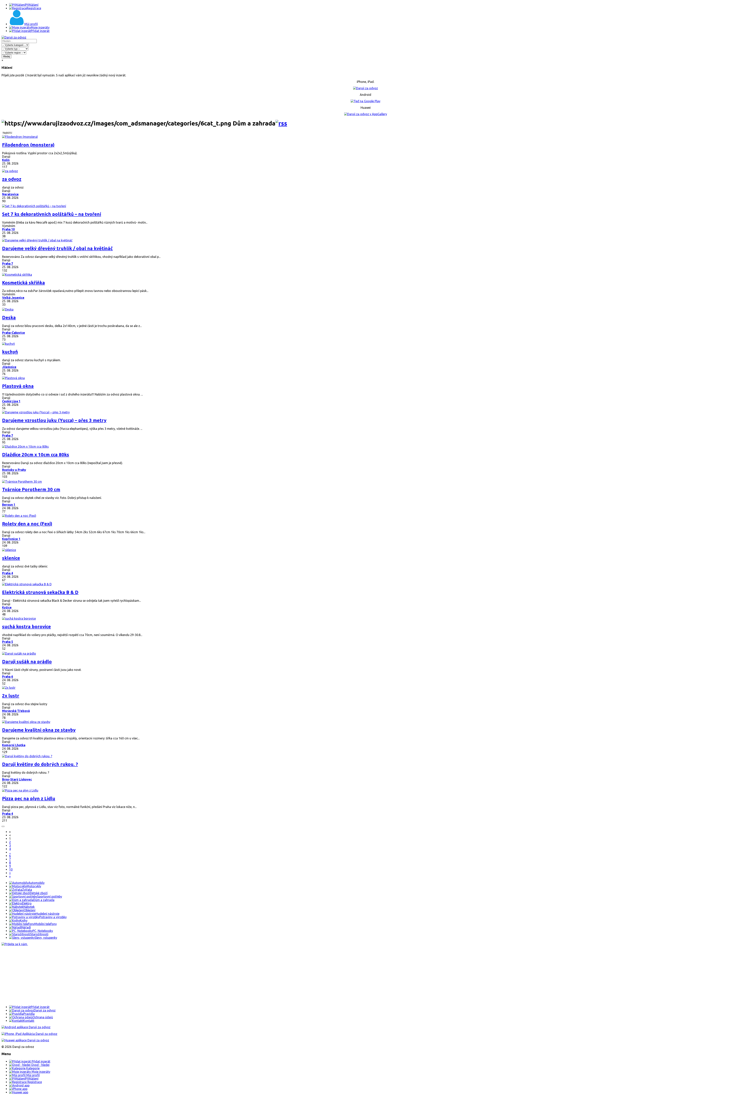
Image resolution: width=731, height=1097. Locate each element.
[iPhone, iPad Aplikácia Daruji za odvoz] (29, 1033)
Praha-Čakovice (13, 332)
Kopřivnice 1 (11, 539)
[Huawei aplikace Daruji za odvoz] (25, 1040)
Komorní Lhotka (13, 745)
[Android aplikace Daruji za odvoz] (26, 1027)
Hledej (6, 56)
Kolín (6, 160)
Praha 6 (7, 676)
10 (11, 869)
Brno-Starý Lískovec (17, 779)
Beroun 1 (8, 504)
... (10, 852)
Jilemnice (9, 367)
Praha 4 (7, 573)
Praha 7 (7, 263)
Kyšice (7, 607)
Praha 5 (7, 641)
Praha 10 (8, 229)
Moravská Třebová (16, 711)
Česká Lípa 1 (11, 401)
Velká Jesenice (13, 297)
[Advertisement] (116, 975)
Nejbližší (7, 132)
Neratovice (10, 194)
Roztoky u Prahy (14, 469)
